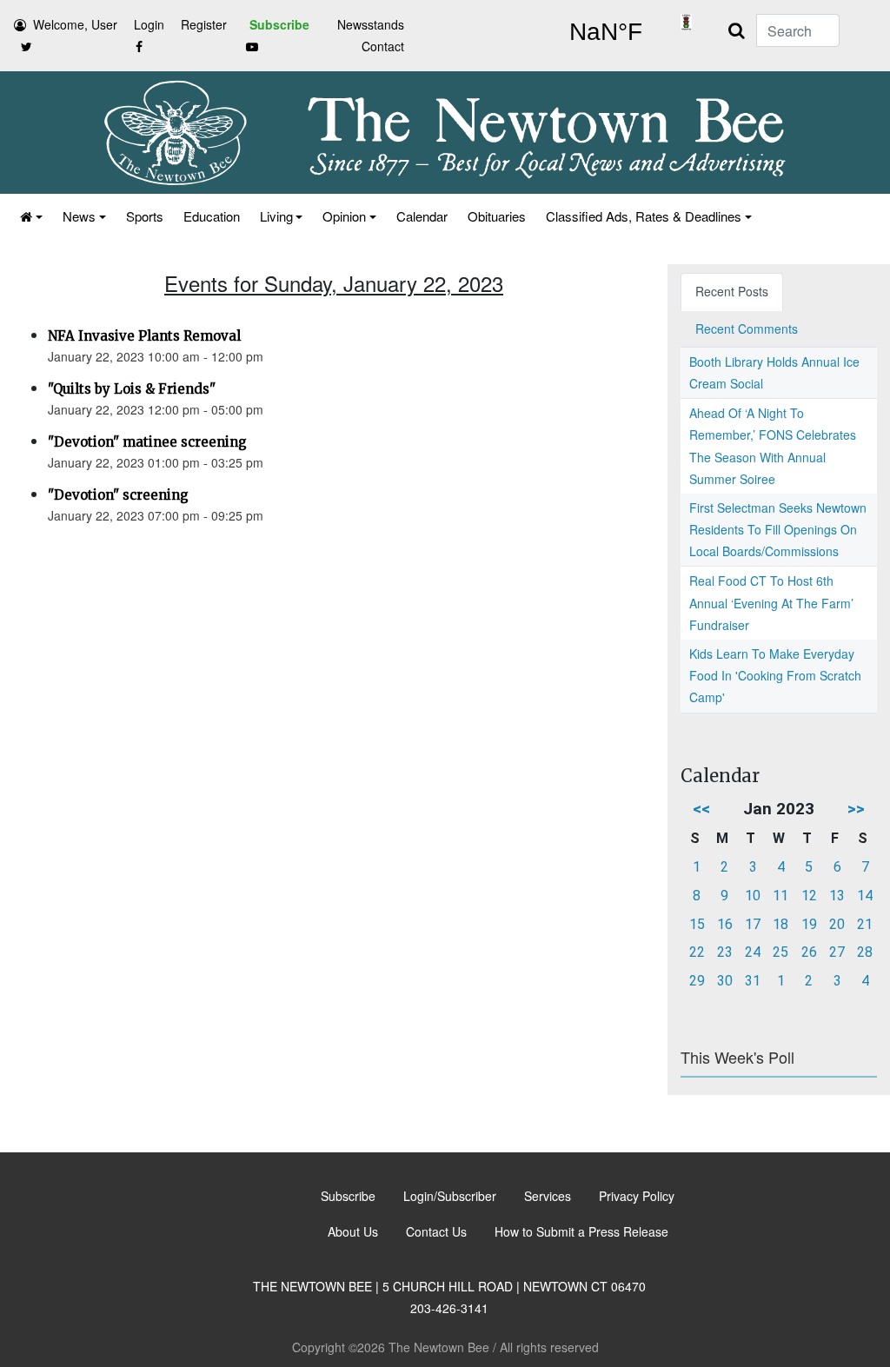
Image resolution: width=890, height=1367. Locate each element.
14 (865, 895)
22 (697, 952)
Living (276, 216)
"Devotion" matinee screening (147, 442)
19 (809, 924)
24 (752, 952)
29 (697, 980)
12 (809, 895)
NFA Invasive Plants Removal (144, 336)
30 (725, 980)
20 (837, 924)
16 (725, 924)
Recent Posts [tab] (731, 291)
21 (865, 924)
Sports (144, 216)
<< (701, 809)
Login (149, 24)
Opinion (344, 216)
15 (697, 924)
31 (752, 980)
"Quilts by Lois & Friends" (132, 389)
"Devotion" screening (118, 495)
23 (725, 952)
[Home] (30, 216)
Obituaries (497, 216)
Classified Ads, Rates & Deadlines (643, 216)
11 (780, 895)
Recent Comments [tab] (746, 328)
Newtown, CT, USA (605, 32)
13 (837, 895)
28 (865, 952)
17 (752, 924)
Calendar (422, 216)
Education (211, 216)
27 (837, 952)
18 (780, 924)
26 (809, 952)
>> (856, 809)
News (79, 216)
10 (752, 895)
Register (204, 24)
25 (780, 952)
